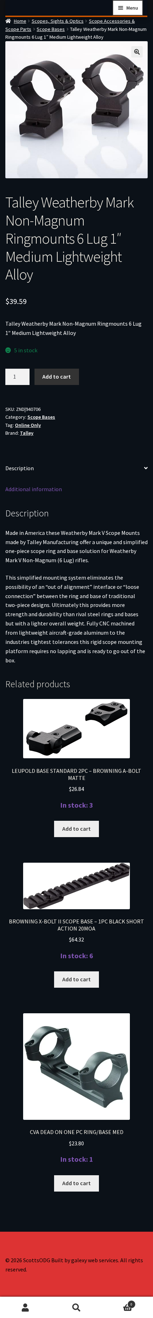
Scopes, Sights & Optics (58, 21)
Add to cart (56, 376)
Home (20, 21)
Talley (26, 433)
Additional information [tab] (33, 489)
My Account (25, 1307)
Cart (117, 1302)
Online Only (28, 425)
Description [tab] (19, 468)
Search (76, 1307)
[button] (137, 52)
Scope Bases (51, 29)
